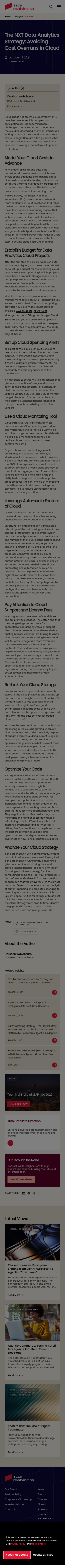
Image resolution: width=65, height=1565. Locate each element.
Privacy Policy (17, 1543)
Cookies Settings (43, 1554)
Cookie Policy (38, 1543)
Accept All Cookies (17, 1554)
